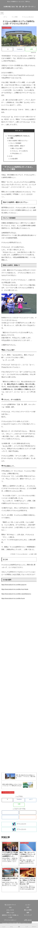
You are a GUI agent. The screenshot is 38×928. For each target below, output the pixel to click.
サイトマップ (28, 915)
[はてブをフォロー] (10, 817)
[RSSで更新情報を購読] (27, 817)
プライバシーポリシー (10, 920)
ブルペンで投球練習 (15, 143)
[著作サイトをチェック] (10, 812)
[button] (34, 508)
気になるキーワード (10, 904)
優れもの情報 (28, 910)
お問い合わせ (28, 920)
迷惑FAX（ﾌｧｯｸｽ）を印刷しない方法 (10, 916)
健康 (28, 912)
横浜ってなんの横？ (17, 148)
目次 (16, 130)
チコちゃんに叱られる (8, 792)
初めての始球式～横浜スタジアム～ (18, 140)
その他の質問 (13, 158)
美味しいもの (10, 912)
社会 (10, 907)
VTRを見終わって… (17, 153)
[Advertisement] (19, 687)
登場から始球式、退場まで (17, 145)
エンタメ (27, 904)
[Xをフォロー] (27, 812)
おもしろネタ (10, 910)
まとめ (10, 156)
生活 (28, 907)
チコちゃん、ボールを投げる (20, 151)
